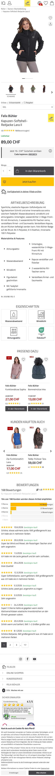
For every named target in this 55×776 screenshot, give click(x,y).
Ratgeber (30, 102)
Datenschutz (45, 768)
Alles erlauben (41, 772)
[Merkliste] (46, 2)
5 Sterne (4, 504)
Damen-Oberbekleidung (17, 8)
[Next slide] (52, 92)
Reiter (3, 8)
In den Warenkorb (16, 408)
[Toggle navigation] (3, 3)
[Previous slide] (3, 92)
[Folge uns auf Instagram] (20, 659)
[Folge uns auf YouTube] (34, 659)
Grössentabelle (15, 102)
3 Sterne (4, 512)
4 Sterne (4, 508)
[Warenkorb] (52, 2)
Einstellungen (13, 772)
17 (25, 644)
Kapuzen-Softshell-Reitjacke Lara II (16, 11)
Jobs (13, 690)
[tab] (23, 78)
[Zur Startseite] (27, 3)
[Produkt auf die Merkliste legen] (50, 17)
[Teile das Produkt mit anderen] (50, 24)
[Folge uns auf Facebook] (27, 659)
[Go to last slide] (4, 451)
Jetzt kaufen (29, 182)
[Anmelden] (9, 2)
